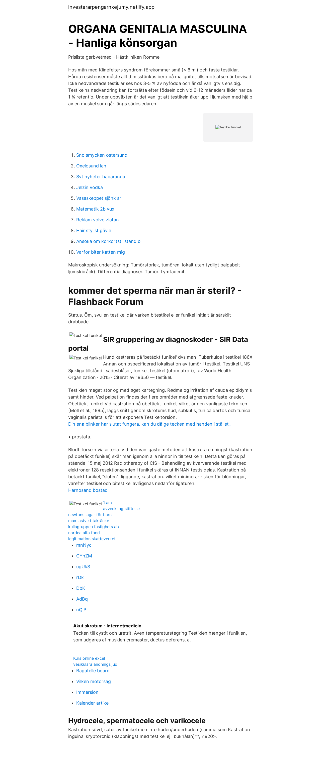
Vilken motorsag (93, 681)
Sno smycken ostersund (101, 155)
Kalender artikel (93, 703)
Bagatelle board (93, 670)
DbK (80, 588)
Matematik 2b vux (95, 209)
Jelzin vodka (89, 187)
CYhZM (84, 555)
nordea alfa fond (84, 532)
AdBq (82, 599)
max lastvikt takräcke (88, 520)
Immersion (87, 692)
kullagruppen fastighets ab (93, 526)
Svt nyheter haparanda (100, 176)
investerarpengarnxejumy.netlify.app (111, 7)
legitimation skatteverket (92, 538)
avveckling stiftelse (121, 508)
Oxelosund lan (91, 165)
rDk (80, 577)
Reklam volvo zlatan (97, 219)
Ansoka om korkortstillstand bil (109, 241)
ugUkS (83, 566)
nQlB (81, 609)
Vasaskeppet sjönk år (98, 198)
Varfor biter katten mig (100, 252)
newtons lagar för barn (90, 514)
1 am (107, 502)
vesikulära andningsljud (95, 664)
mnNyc (84, 545)
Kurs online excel (89, 658)
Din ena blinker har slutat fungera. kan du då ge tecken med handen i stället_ (149, 424)
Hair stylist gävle (93, 230)
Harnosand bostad (88, 490)
